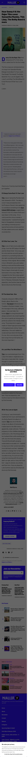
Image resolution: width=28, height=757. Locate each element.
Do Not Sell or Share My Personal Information (13, 754)
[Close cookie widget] (25, 744)
